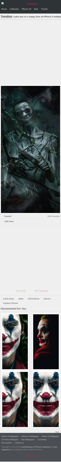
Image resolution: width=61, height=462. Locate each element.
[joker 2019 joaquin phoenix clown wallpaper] (46, 399)
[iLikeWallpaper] (12, 3)
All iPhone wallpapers (42, 447)
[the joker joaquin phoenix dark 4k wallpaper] (46, 341)
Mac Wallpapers (27, 440)
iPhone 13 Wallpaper (30, 436)
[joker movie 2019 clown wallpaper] (15, 399)
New (36, 9)
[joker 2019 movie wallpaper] (15, 341)
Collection (14, 9)
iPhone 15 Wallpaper (10, 436)
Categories (32, 4)
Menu (58, 9)
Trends (44, 9)
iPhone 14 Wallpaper (50, 436)
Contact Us (19, 443)
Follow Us (32, 456)
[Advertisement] (30, 52)
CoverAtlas (42, 440)
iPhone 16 (26, 9)
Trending (6, 16)
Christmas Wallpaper (9, 440)
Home (4, 9)
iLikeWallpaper (27, 447)
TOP (57, 432)
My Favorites (6, 443)
